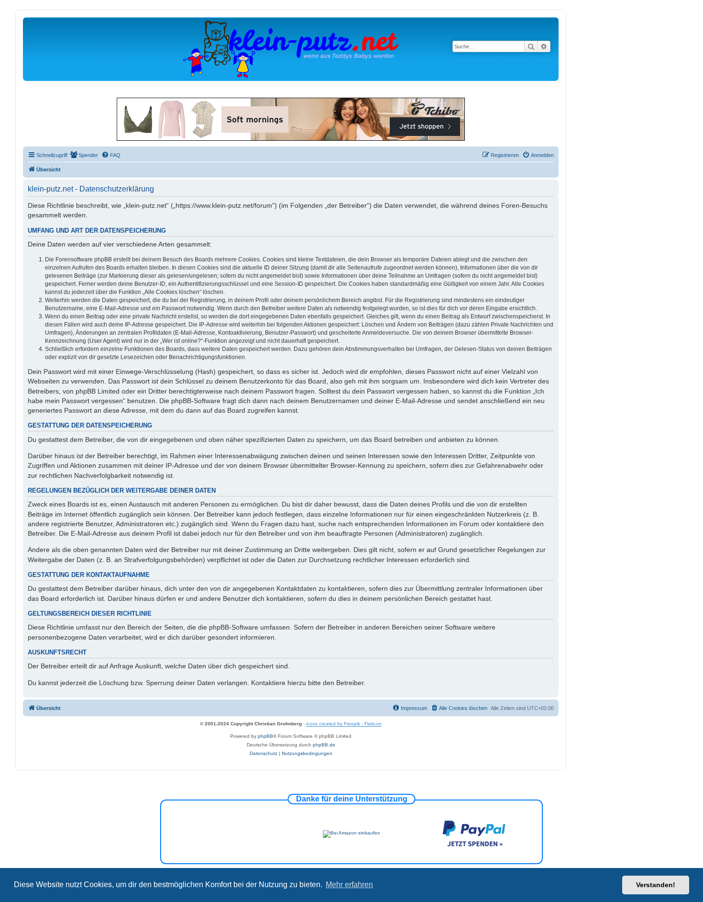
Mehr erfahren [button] (349, 884)
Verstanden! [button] (655, 885)
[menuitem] (84, 155)
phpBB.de (324, 744)
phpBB (265, 736)
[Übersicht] (290, 48)
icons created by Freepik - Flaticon (344, 723)
